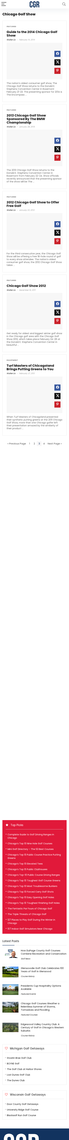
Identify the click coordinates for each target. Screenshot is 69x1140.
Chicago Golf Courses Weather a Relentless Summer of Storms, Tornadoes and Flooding (40, 1006)
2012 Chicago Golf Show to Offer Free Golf (33, 204)
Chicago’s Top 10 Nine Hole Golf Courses (30, 843)
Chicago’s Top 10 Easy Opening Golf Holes (31, 897)
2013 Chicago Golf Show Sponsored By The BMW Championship (26, 119)
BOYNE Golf (13, 1063)
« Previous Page (16, 443)
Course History (27, 976)
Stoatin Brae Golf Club (19, 1058)
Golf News (25, 958)
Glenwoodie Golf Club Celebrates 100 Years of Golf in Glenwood (42, 970)
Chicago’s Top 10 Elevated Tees (25, 863)
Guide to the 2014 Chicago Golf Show (32, 34)
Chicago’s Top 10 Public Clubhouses (27, 869)
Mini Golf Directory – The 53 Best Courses (31, 849)
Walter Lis (11, 39)
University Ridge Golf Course (22, 1109)
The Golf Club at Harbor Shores (24, 1069)
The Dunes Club (16, 1080)
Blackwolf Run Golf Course (21, 1115)
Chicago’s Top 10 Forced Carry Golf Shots (31, 891)
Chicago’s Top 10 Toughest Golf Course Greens (34, 880)
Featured (11, 26)
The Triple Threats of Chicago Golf (27, 914)
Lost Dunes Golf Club (18, 1074)
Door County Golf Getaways (22, 1104)
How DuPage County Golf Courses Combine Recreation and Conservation (43, 952)
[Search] (64, 4)
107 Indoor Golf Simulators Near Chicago (30, 928)
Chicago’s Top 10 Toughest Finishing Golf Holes (34, 903)
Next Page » (55, 443)
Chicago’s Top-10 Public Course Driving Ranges (34, 875)
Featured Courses (29, 1014)
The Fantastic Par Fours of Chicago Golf (30, 908)
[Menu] (4, 4)
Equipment (12, 360)
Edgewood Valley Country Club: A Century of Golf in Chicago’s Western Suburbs (42, 1027)
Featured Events (28, 994)
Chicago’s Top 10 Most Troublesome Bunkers (32, 886)
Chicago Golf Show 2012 (26, 286)
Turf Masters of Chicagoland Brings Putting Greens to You (30, 367)
